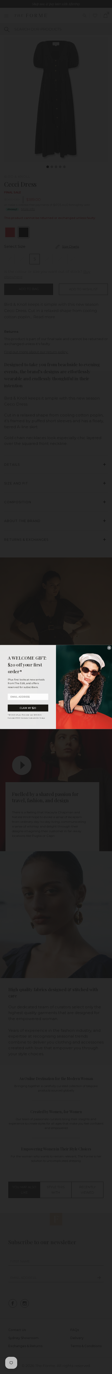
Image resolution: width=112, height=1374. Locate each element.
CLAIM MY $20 (28, 708)
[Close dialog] (109, 647)
